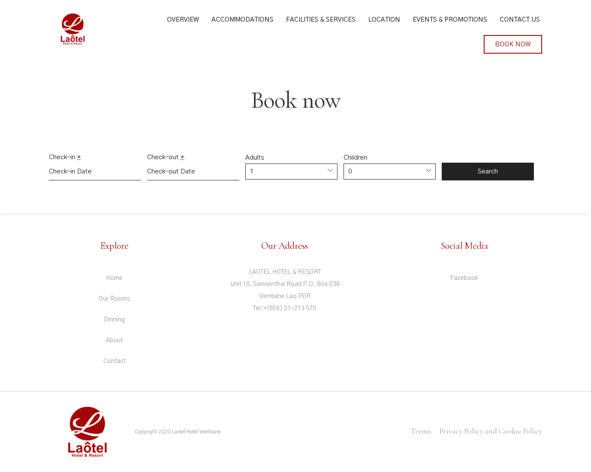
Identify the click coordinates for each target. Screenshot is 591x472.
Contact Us (520, 19)
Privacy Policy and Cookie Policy (491, 431)
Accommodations (242, 19)
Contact (114, 361)
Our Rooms (114, 299)
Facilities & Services (321, 19)
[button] (513, 44)
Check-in (65, 157)
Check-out (165, 157)
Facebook (464, 278)
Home (114, 278)
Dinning (114, 320)
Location (384, 19)
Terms (421, 431)
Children (355, 157)
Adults (254, 157)
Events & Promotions (450, 19)
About (114, 340)
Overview (183, 19)
